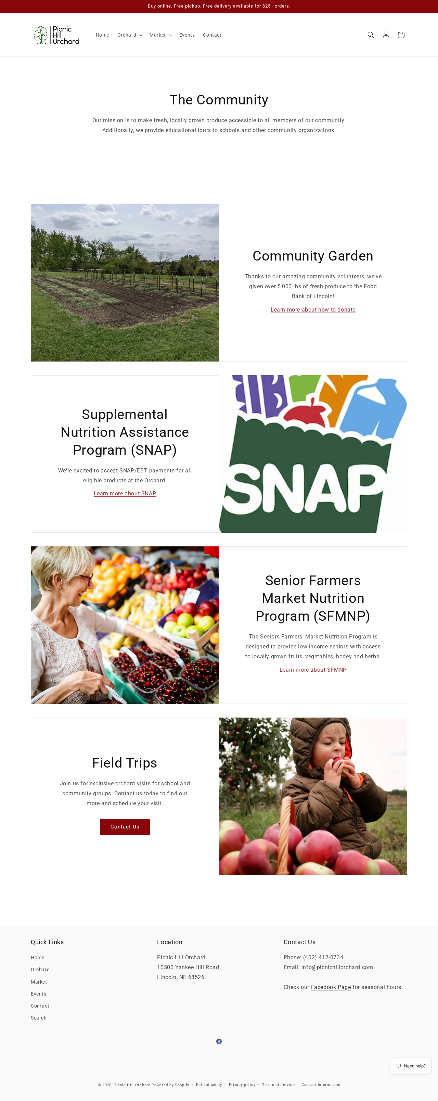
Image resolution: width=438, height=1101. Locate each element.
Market (39, 982)
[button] (129, 35)
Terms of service (278, 1085)
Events (39, 994)
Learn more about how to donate (313, 309)
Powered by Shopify (170, 1085)
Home (37, 957)
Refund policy (209, 1085)
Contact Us (125, 827)
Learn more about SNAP (125, 493)
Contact (40, 1006)
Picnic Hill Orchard (132, 1085)
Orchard (40, 969)
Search (39, 1018)
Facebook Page (331, 987)
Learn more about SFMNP (313, 669)
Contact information (320, 1085)
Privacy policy (242, 1085)
